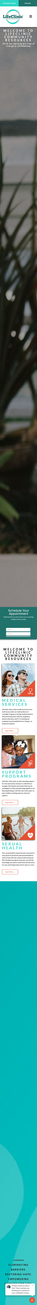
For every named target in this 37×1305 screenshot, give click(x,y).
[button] (10, 871)
